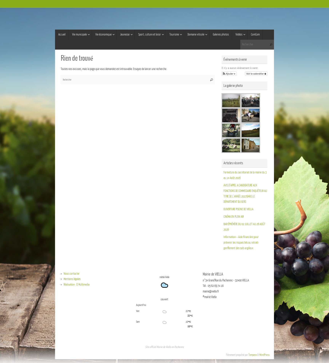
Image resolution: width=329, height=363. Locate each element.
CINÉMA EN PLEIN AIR (234, 216)
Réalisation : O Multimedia (76, 284)
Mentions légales (72, 279)
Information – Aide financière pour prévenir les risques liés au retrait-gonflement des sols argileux (241, 242)
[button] (229, 74)
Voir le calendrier (255, 73)
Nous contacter (72, 273)
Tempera (252, 354)
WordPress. (264, 354)
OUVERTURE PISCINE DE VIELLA (238, 209)
